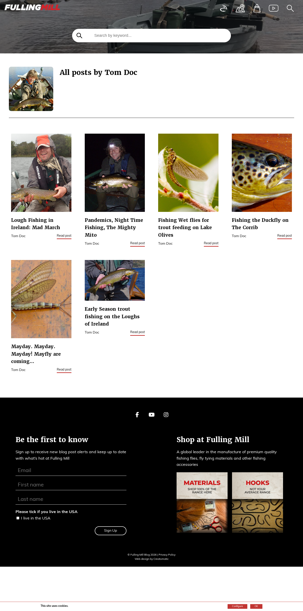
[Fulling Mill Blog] (32, 8)
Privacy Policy (167, 555)
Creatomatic (161, 559)
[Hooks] (257, 503)
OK (256, 606)
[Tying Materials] (202, 503)
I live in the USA (35, 519)
